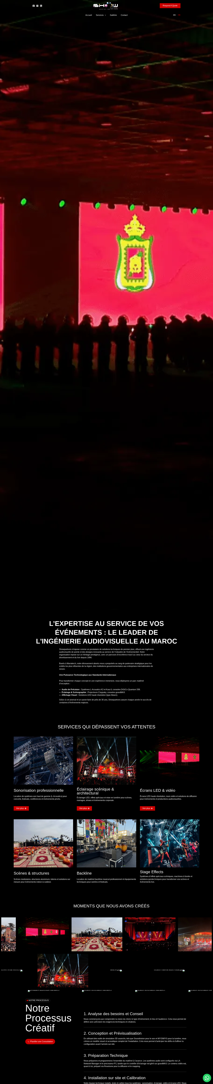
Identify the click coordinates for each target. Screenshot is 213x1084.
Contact (124, 15)
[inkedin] (41, 6)
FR (179, 15)
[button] (170, 5)
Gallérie (113, 15)
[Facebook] (34, 6)
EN (174, 15)
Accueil (88, 15)
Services (100, 15)
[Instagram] (37, 6)
